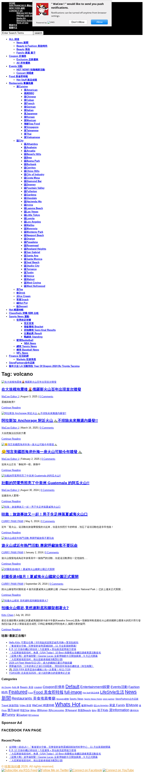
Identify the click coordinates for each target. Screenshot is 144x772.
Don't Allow (77, 21)
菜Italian (29, 110)
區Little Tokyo (32, 215)
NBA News (30, 343)
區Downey (30, 184)
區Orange (29, 238)
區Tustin (29, 272)
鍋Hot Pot (22, 303)
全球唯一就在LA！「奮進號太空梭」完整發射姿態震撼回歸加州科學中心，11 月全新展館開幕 (59, 747)
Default (72, 686)
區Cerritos (30, 167)
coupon (38, 687)
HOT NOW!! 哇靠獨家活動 (30, 69)
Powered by (41, 22)
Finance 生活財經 (19, 356)
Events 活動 (15, 66)
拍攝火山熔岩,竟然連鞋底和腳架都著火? (35, 608)
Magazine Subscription (27, 20)
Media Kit (21, 18)
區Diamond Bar (33, 181)
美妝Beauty (84, 710)
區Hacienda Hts (33, 201)
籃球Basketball (24, 340)
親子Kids (102, 710)
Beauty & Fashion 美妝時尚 (31, 46)
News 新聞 (22, 42)
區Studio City (31, 265)
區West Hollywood (34, 286)
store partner (109, 699)
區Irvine (28, 204)
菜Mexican (30, 120)
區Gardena (30, 194)
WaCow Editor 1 (10, 396)
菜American (31, 89)
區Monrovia (30, 228)
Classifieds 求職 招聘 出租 (24, 313)
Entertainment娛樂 (95, 687)
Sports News (76, 698)
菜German (30, 106)
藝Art (94, 710)
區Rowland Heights (35, 248)
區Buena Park (32, 161)
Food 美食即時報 (18, 76)
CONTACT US (15, 11)
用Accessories (56, 710)
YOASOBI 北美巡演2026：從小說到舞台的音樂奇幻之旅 (39, 672)
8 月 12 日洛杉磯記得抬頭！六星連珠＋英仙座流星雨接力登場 (42, 649)
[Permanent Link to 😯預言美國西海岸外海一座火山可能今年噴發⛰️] (72, 444)
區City (19, 140)
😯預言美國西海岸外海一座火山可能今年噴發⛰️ (42, 452)
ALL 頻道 (14, 39)
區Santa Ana (31, 255)
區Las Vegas (31, 211)
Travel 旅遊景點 (10, 705)
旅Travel (13, 710)
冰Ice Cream (23, 296)
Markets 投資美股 (26, 359)
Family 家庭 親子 (26, 52)
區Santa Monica (33, 259)
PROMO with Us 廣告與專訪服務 (31, 15)
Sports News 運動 (19, 316)
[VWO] (51, 22)
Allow (99, 21)
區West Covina (32, 282)
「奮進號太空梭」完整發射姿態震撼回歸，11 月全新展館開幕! (42, 645)
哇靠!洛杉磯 (12, 766)
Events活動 (119, 687)
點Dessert (22, 306)
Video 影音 (25, 705)
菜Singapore (31, 127)
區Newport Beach (34, 235)
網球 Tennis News (26, 346)
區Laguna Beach (33, 208)
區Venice (29, 275)
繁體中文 (13, 27)
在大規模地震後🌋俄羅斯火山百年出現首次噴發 (41, 389)
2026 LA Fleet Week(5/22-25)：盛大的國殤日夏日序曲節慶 (40, 662)
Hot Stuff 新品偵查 (26, 79)
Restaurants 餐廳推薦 (21, 83)
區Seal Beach (31, 262)
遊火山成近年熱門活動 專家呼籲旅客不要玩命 (40, 545)
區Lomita (29, 218)
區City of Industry (34, 174)
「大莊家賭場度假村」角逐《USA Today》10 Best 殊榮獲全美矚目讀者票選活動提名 (55, 652)
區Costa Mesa (32, 177)
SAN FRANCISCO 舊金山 (21, 5)
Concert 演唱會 (25, 73)
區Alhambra (31, 144)
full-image (73, 692)
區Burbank (30, 164)
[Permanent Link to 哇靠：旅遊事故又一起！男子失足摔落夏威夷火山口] (72, 507)
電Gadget (22, 714)
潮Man (33, 710)
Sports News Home (93, 699)
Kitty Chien (8, 615)
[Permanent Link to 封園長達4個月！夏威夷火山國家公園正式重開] (72, 569)
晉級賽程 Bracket (33, 326)
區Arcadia (29, 150)
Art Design (6, 687)
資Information (119, 710)
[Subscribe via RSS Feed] (20, 770)
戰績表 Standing (33, 336)
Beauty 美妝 (23, 49)
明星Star (24, 710)
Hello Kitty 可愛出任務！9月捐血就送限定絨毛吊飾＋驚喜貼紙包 (43, 642)
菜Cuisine (22, 86)
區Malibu (29, 225)
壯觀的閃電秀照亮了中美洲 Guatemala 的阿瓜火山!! (45, 483)
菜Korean (29, 117)
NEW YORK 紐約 (17, 8)
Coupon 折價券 (17, 56)
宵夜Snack (22, 299)
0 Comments (46, 396)
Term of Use (22, 23)
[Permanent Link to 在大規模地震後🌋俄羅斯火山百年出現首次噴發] (72, 382)
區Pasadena (31, 242)
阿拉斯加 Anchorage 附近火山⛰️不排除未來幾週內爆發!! (50, 420)
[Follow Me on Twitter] (53, 770)
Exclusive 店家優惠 (27, 59)
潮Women (42, 710)
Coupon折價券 (54, 687)
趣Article (134, 710)
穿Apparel (71, 710)
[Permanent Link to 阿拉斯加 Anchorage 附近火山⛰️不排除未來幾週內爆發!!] (72, 413)
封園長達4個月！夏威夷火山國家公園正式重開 (40, 577)
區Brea (28, 157)
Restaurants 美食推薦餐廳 (34, 698)
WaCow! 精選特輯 (43, 705)
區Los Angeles (32, 221)
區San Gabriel (32, 252)
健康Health (87, 705)
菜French (29, 103)
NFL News (22, 353)
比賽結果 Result (33, 333)
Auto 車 (15, 687)
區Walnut (29, 279)
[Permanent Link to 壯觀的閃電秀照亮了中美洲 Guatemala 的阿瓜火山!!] (72, 475)
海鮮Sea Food (32, 123)
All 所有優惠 (23, 62)
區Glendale (30, 198)
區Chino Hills (31, 171)
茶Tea (19, 289)
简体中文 (13, 25)
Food (30, 693)
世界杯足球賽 (23, 319)
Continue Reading (11, 407)
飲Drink (20, 292)
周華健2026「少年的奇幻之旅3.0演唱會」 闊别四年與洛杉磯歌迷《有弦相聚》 (51, 666)
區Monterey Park (33, 232)
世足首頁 (29, 323)
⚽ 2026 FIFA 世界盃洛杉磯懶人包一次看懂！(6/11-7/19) (39, 669)
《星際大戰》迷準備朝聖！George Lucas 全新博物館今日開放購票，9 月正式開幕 (53, 656)
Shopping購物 (62, 699)
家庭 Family (117, 705)
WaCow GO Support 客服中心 (30, 13)
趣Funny (8, 715)
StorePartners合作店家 (22, 362)
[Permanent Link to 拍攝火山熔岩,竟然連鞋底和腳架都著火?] (72, 600)
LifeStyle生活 (112, 692)
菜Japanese (30, 113)
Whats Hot (67, 704)
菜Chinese (30, 96)
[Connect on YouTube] (118, 770)
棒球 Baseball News (27, 349)
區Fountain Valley (34, 188)
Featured (18, 691)
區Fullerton (30, 191)
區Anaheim (30, 147)
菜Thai (28, 133)
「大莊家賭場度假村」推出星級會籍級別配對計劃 (36, 659)
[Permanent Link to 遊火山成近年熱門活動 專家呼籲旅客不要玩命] (72, 538)
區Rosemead (31, 245)
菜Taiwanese (31, 130)
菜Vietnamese (32, 137)
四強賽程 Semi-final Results (40, 330)
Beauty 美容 (26, 687)
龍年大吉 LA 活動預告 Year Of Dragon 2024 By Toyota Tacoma (44, 366)
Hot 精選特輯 (16, 309)
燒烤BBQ (29, 93)
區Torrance (30, 269)
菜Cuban (29, 100)
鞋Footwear (33, 715)
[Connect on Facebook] (86, 770)
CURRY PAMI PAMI (12, 521)
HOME (12, 3)
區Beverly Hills (32, 154)
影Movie (132, 705)
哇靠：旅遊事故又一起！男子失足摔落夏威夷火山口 (45, 514)
